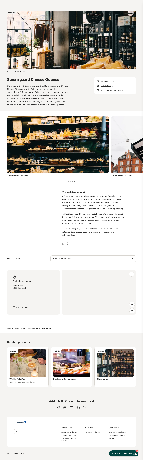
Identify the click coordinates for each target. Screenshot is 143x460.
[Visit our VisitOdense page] (58, 408)
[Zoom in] (132, 304)
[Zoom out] (132, 310)
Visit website (106, 86)
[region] (99, 292)
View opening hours (109, 81)
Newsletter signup (92, 432)
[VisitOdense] (21, 422)
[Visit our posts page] (85, 408)
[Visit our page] (65, 408)
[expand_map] (131, 274)
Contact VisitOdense (69, 435)
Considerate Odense (117, 435)
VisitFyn (112, 438)
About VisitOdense (69, 432)
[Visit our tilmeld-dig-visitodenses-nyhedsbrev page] (72, 408)
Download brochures (117, 432)
